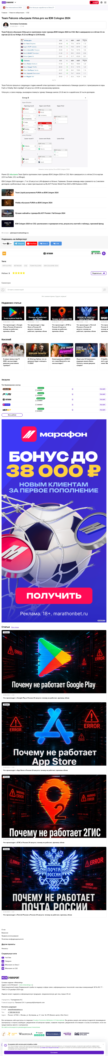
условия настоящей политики (49, 1047)
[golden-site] (12, 1034)
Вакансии (5, 933)
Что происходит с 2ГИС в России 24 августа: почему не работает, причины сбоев (61, 328)
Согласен (54, 1052)
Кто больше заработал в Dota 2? (42, 7)
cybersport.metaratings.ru (19, 233)
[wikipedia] (25, 1034)
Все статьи (15, 627)
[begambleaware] (53, 1034)
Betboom (18, 265)
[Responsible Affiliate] (82, 1034)
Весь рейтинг (12, 415)
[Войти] (101, 2)
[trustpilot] (39, 1034)
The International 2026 (14, 7)
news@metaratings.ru (15, 1009)
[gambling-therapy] (67, 1034)
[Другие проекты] (9, 2)
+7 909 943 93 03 (14, 1012)
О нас (4, 929)
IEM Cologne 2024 (51, 265)
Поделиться (96, 273)
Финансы (5, 948)
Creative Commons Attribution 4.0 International (48, 1020)
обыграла (13, 174)
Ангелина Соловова (18, 24)
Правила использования (10, 936)
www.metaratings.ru (25, 985)
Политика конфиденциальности (13, 939)
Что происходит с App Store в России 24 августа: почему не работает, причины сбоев (37, 328)
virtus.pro (6, 265)
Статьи (6, 627)
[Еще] (105, 2)
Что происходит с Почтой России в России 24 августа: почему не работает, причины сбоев (86, 328)
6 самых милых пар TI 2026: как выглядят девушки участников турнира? (11, 362)
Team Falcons (35, 265)
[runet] (4, 1034)
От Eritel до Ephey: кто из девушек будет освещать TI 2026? (37, 361)
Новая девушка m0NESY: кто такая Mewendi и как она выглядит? (61, 361)
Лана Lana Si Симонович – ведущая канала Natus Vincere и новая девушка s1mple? (86, 362)
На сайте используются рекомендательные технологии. (21, 1027)
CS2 (25, 265)
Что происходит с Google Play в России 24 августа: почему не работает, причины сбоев (12, 328)
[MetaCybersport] (10, 977)
